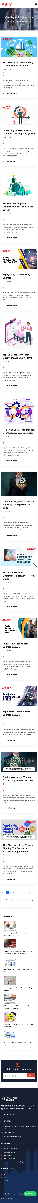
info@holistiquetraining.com (12, 1136)
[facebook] (1, 1114)
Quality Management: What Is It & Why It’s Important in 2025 (19, 504)
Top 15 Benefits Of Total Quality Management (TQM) (18, 356)
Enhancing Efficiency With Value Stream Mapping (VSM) (19, 132)
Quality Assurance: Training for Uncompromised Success (18, 779)
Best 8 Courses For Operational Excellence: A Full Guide (19, 575)
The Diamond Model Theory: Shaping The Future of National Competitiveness (18, 848)
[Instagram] (10, 1114)
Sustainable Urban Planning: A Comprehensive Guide (18, 64)
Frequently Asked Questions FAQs (13, 1162)
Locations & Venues (9, 1152)
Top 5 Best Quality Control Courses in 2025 (17, 713)
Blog (2, 1198)
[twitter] (4, 1114)
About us (5, 1174)
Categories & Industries (10, 1149)
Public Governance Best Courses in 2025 (15, 645)
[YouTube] (13, 1114)
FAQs (4, 1177)
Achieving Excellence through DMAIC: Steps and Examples (19, 431)
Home (10, 21)
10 (31, 892)
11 (34, 892)
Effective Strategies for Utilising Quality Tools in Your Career (18, 206)
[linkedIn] (7, 1114)
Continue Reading (9, 93)
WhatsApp (31, 1193)
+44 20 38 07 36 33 (10, 1133)
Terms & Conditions (9, 1159)
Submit (31, 1075)
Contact (5, 1181)
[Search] (32, 900)
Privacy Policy (7, 1155)
